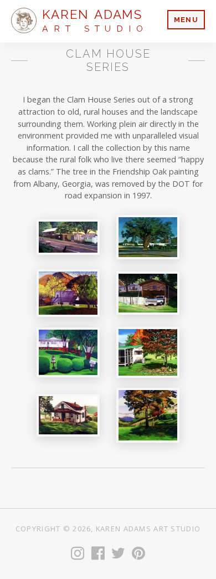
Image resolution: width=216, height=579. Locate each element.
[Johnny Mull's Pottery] (68, 236)
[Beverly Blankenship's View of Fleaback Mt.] (68, 293)
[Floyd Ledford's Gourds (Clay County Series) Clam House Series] (148, 352)
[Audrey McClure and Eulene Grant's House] (68, 415)
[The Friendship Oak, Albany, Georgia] (148, 237)
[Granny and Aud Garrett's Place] (148, 415)
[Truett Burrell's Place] (148, 293)
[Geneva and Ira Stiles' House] (68, 352)
